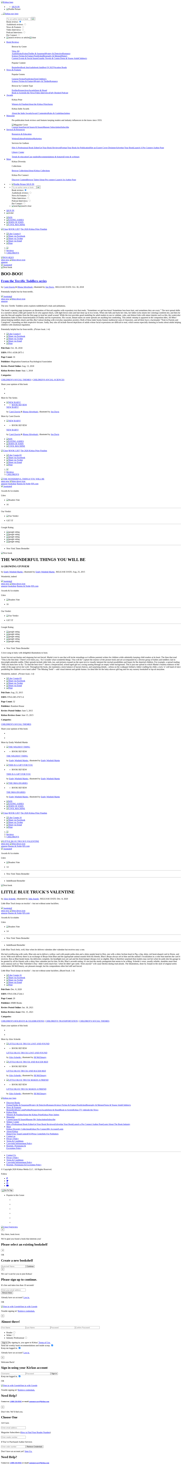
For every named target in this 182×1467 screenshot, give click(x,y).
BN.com (34, 484)
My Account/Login (55, 1129)
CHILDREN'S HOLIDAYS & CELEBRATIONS (22, 1021)
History (64, 56)
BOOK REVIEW (19, 405)
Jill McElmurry (40, 1057)
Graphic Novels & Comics (49, 58)
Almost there (7, 1293)
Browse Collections (20, 170)
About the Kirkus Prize (38, 104)
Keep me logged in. (9, 1348)
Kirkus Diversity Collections (18, 1129)
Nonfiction (38, 56)
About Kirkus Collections (39, 170)
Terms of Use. (44, 1342)
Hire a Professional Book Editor (19, 1124)
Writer (9, 1335)
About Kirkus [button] (12, 1131)
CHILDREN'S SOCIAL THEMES (16, 380)
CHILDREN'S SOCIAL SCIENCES (48, 380)
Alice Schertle (10, 899)
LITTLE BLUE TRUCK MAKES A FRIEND (26, 1089)
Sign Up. (28, 1451)
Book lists (25, 67)
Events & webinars (71, 157)
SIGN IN (16, 7)
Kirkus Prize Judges (50, 1115)
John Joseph (33, 899)
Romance (66, 53)
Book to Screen (18, 93)
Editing (21, 138)
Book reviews (12, 22)
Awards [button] (9, 95)
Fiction (25, 53)
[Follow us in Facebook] (7, 1178)
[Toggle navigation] (2, 14)
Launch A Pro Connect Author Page (149, 148)
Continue (30, 1266)
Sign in (4, 1343)
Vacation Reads (60, 67)
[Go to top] (7, 1190)
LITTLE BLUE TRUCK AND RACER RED (26, 1071)
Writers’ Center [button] (12, 1122)
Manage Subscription (52, 127)
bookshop (12, 484)
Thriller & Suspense (36, 53)
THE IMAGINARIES (15, 792)
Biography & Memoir (52, 56)
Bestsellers (16, 67)
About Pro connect (47, 180)
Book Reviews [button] (12, 42)
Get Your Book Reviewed (50, 148)
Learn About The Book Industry (116, 1124)
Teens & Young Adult (69, 58)
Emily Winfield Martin (13, 572)
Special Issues (29, 127)
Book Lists (20, 1110)
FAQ (30, 1134)
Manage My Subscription (36, 1119)
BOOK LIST (14, 229)
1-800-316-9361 (16, 1401)
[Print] (9, 243)
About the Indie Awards (22, 113)
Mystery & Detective (53, 53)
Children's (82, 58)
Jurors (50, 104)
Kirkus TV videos (80, 1110)
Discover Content (19, 180)
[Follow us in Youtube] (7, 1185)
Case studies (33, 157)
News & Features (14, 27)
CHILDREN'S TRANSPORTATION (62, 1021)
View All (15, 51)
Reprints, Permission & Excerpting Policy (16, 1147)
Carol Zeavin (9, 287)
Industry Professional (15, 1338)
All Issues (39, 127)
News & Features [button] (13, 70)
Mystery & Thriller (42, 81)
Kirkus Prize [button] (11, 1112)
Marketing (37, 138)
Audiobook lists (35, 67)
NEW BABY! (12, 407)
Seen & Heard (41, 90)
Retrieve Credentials (34, 1447)
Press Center (37, 1134)
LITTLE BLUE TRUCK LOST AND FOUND (26, 1053)
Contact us (10, 1136)
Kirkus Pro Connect (38, 1129)
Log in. (26, 1297)
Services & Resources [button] (15, 129)
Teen (36, 79)
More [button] (8, 159)
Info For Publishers (50, 1134)
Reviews (10, 250)
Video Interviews (13, 30)
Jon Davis (49, 287)
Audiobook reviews (15, 24)
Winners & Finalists (20, 104)
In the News (30, 93)
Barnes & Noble (24, 484)
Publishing (28, 138)
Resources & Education (22, 134)
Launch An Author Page (66, 180)
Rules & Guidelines (56, 113)
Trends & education (20, 157)
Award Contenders (40, 113)
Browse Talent (33, 180)
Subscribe (65, 127)
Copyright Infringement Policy (19, 1143)
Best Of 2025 (48, 67)
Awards (32, 90)
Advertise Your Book (125, 148)
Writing (15, 138)
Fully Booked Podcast (58, 93)
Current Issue (17, 127)
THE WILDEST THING (17, 756)
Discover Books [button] (13, 1103)
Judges (67, 113)
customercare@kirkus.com (39, 1401)
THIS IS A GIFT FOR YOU (18, 774)
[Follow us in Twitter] (7, 1181)
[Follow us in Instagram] (7, 1183)
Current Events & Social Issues (25, 58)
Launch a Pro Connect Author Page (88, 1124)
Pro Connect (11, 35)
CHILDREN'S (12, 253)
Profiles (15, 90)
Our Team (17, 1134)
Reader (9, 1332)
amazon (4, 262)
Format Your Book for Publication (75, 148)
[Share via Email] (14, 241)
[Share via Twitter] (14, 238)
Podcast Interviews (14, 32)
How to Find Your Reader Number (35, 1432)
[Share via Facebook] (15, 236)
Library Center (18, 152)
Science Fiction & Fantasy (23, 56)
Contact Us (11, 1155)
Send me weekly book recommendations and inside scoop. (26, 1345)
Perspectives (23, 90)
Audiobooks (17, 53)
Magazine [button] (10, 116)
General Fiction (18, 79)
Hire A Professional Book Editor (25, 148)
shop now (5, 260)
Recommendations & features (51, 157)
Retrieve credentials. (26, 1311)
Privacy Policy (12, 1139)
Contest (24, 1134)
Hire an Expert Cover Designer (103, 148)
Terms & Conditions (14, 1141)
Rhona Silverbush (25, 287)
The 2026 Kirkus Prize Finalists (33, 229)
